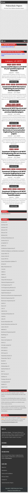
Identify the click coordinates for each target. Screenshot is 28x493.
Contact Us (4, 479)
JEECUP (3, 311)
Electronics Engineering (7, 300)
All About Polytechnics (6, 237)
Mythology (4, 334)
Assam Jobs (4, 256)
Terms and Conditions (7, 473)
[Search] (26, 41)
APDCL (3, 245)
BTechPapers (8, 458)
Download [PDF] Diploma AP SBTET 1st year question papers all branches (14, 69)
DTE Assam (15, 394)
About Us (4, 467)
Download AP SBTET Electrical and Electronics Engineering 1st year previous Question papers (14, 110)
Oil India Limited (5, 345)
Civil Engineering (21, 189)
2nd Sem (14, 64)
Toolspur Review (5, 379)
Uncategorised (4, 381)
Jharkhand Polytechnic (7, 313)
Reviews (3, 363)
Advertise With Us (5, 213)
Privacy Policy (5, 476)
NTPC (2, 342)
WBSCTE (3, 387)
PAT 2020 (3, 347)
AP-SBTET (18, 64)
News (2, 337)
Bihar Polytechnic (5, 266)
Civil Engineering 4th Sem (7, 287)
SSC (2, 371)
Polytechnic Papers (14, 5)
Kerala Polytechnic (5, 321)
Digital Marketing (5, 292)
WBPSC (3, 384)
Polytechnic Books (5, 355)
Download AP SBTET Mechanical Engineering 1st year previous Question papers (14, 89)
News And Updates (5, 340)
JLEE (2, 316)
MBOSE (3, 329)
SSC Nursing (4, 374)
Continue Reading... (14, 81)
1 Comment (17, 72)
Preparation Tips (5, 358)
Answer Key (4, 240)
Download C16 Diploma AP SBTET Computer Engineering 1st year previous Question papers (14, 173)
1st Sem (9, 64)
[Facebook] (23, 41)
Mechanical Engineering (21, 84)
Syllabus (3, 376)
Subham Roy (11, 72)
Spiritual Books (5, 368)
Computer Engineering (21, 169)
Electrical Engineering (6, 298)
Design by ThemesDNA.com (14, 490)
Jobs (2, 319)
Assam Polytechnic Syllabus (8, 261)
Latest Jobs (4, 326)
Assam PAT (4, 258)
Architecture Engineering (7, 248)
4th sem (11, 149)
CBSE (2, 271)
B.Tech (3, 264)
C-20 (2, 269)
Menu (4, 2)
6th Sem (3, 235)
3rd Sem (3, 227)
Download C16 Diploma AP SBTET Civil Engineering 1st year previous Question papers (14, 193)
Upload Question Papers (7, 482)
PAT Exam (3, 353)
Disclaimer (4, 470)
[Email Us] (24, 41)
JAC (2, 308)
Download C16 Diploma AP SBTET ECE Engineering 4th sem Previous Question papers (14, 153)
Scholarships (4, 366)
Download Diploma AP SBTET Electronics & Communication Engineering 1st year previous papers (14, 131)
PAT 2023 (3, 350)
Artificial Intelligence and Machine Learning (12, 251)
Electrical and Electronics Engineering (14, 106)
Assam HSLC (4, 253)
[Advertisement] (14, 25)
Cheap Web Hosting (6, 279)
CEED (2, 274)
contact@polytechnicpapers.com (9, 422)
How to (3, 305)
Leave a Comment (17, 92)
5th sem (3, 232)
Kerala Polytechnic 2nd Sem (8, 324)
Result (2, 360)
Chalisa (3, 277)
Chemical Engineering (6, 282)
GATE (2, 303)
